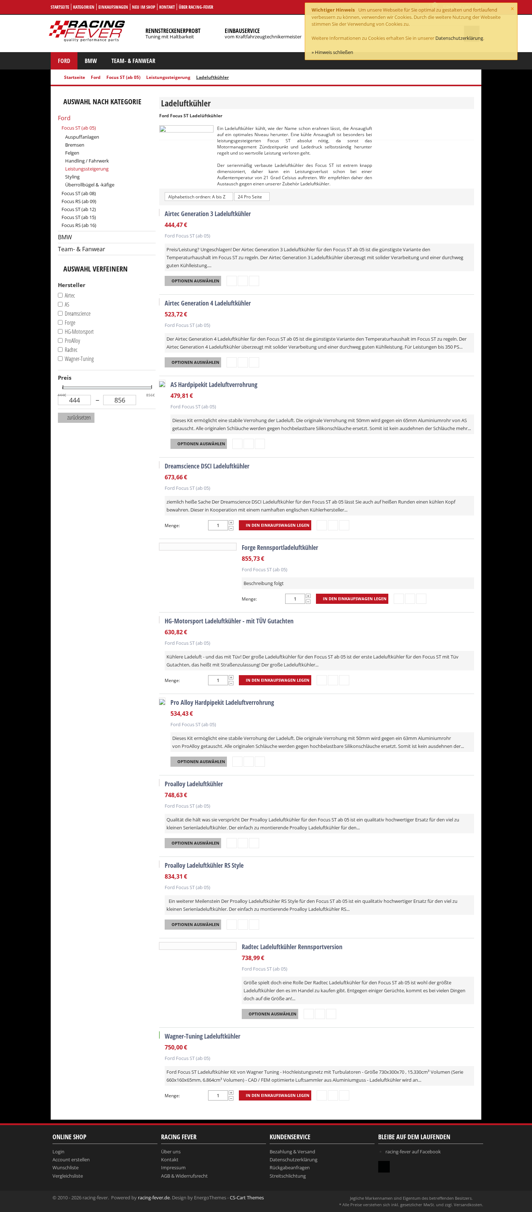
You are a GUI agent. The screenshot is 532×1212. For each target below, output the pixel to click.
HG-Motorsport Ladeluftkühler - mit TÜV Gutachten (229, 620)
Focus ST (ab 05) (123, 77)
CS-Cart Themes (247, 1197)
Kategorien (83, 7)
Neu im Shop (143, 7)
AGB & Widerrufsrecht (184, 1176)
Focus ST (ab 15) (79, 217)
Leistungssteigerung (168, 77)
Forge (70, 323)
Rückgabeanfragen (290, 1167)
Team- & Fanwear (133, 61)
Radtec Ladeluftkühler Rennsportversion (292, 946)
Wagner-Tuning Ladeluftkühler (202, 1036)
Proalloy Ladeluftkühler (194, 783)
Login (58, 1151)
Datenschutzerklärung (459, 38)
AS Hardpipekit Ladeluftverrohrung (213, 384)
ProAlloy (72, 341)
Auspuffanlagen (82, 137)
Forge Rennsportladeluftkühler (280, 547)
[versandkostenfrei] (159, 1035)
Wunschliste (65, 1167)
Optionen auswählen (195, 280)
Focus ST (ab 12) (79, 209)
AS (67, 304)
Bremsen (74, 145)
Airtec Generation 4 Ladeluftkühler (208, 303)
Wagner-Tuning (79, 359)
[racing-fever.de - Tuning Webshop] (87, 30)
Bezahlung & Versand (292, 1151)
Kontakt (167, 7)
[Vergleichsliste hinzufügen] (254, 281)
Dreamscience (77, 313)
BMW (91, 61)
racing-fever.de (154, 1197)
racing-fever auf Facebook (413, 1151)
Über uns (171, 1151)
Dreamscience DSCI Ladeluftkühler (207, 466)
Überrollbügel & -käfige (89, 184)
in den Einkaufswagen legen (277, 525)
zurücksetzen (78, 417)
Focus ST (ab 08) (79, 193)
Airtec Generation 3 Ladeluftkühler (208, 213)
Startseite (60, 7)
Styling (72, 176)
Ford (64, 61)
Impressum (173, 1167)
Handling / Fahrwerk (87, 160)
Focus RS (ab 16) (79, 225)
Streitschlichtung (288, 1176)
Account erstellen (71, 1159)
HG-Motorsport (79, 332)
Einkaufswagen (113, 7)
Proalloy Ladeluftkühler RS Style (204, 865)
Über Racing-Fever (196, 7)
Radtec (71, 350)
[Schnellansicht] (232, 281)
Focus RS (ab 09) (79, 201)
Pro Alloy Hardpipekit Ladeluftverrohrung (222, 702)
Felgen (72, 153)
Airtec (70, 295)
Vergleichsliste (67, 1176)
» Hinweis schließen (332, 52)
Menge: (172, 525)
